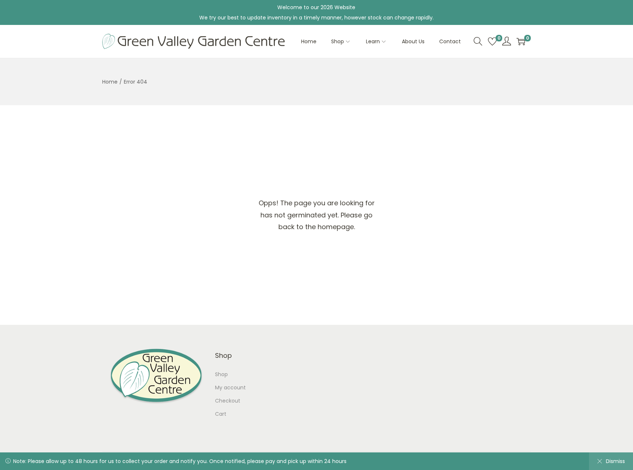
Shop (221, 374)
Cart (220, 414)
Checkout (227, 400)
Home (110, 81)
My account (230, 387)
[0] (492, 41)
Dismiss (615, 461)
